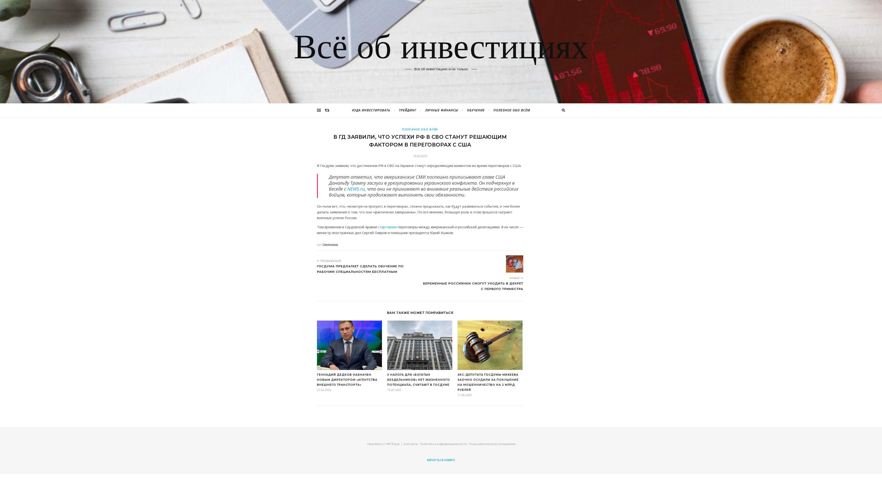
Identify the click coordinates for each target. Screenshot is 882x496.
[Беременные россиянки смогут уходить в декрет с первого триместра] (514, 264)
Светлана (330, 244)
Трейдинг (407, 110)
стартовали (387, 227)
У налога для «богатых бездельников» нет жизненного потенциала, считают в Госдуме (418, 379)
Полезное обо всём (511, 110)
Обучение (476, 110)
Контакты (411, 444)
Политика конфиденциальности (443, 444)
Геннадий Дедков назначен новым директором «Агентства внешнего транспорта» (347, 379)
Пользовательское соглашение (492, 444)
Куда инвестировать (371, 110)
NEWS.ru (356, 189)
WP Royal (392, 444)
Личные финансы (441, 110)
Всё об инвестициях (441, 49)
